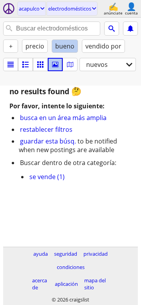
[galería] (55, 64)
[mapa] (70, 64)
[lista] (10, 64)
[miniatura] (25, 64)
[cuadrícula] (40, 64)
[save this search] (130, 29)
